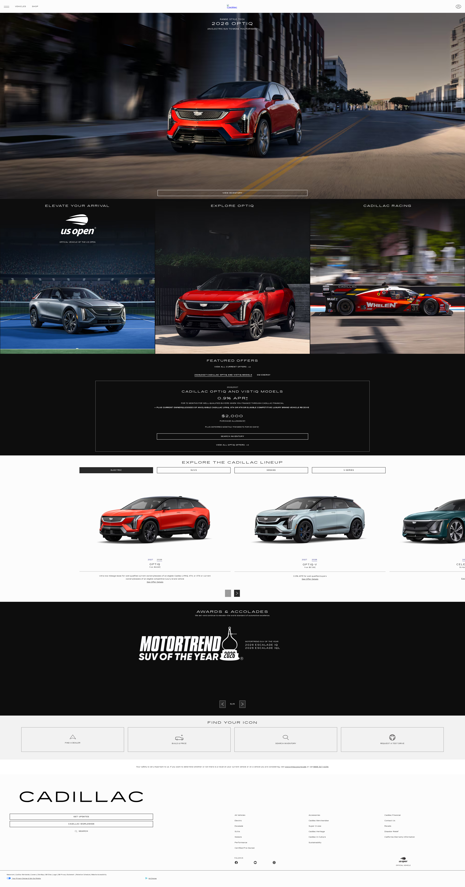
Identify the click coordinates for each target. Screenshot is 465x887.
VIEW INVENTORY (232, 193)
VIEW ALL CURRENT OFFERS (230, 367)
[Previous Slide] (223, 704)
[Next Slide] (237, 593)
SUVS (194, 470)
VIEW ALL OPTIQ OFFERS (230, 445)
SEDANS (271, 470)
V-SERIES (349, 470)
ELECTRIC (116, 470)
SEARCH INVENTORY (232, 436)
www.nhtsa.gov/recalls (295, 767)
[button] (247, 398)
